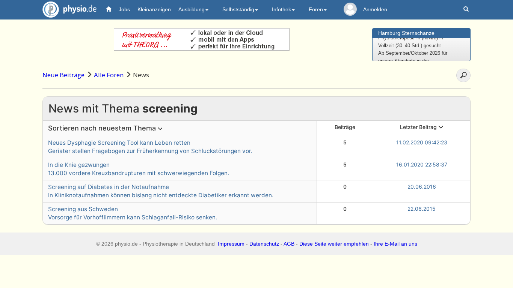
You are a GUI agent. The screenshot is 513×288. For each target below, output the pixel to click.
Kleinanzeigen (154, 9)
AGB (289, 244)
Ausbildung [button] (191, 9)
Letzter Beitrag (419, 127)
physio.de (69, 9)
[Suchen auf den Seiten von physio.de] (467, 9)
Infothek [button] (281, 9)
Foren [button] (316, 9)
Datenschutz (264, 244)
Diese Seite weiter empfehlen (334, 244)
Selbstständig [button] (238, 9)
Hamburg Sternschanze (406, 33)
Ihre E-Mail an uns (395, 244)
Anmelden (375, 9)
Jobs (124, 9)
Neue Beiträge (63, 74)
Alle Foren (109, 74)
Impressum (231, 244)
